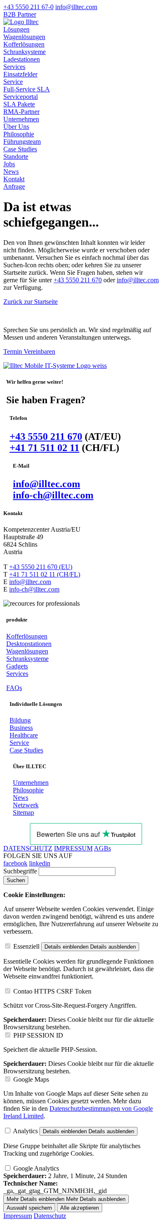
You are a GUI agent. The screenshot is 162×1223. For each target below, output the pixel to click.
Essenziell (26, 946)
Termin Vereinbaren (29, 351)
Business (21, 727)
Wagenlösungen (24, 36)
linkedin (39, 863)
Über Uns (16, 126)
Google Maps (31, 1079)
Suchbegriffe (20, 871)
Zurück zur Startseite (30, 301)
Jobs (9, 164)
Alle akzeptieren (79, 1208)
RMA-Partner (21, 111)
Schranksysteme (24, 51)
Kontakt (14, 178)
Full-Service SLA (26, 89)
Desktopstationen (29, 643)
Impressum (17, 1215)
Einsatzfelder (20, 74)
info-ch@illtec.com (53, 495)
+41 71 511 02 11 (44, 447)
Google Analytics (36, 1168)
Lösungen (16, 29)
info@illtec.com (138, 280)
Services (14, 66)
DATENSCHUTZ (27, 848)
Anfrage (14, 186)
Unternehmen (21, 119)
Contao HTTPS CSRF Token (52, 991)
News (11, 171)
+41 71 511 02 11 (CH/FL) (44, 574)
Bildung (20, 720)
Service (13, 81)
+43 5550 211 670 (78, 280)
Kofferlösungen (23, 44)
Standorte (15, 156)
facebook (15, 863)
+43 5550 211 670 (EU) (40, 566)
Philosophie (18, 134)
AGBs (102, 848)
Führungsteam (22, 141)
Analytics (25, 1130)
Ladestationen (21, 59)
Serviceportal (20, 96)
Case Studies (20, 149)
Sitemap (23, 812)
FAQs (14, 687)
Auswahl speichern (29, 1208)
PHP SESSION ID (38, 1035)
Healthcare (24, 735)
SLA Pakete (19, 104)
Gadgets (17, 666)
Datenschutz (50, 1215)
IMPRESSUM (73, 848)
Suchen (16, 880)
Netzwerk (26, 805)
